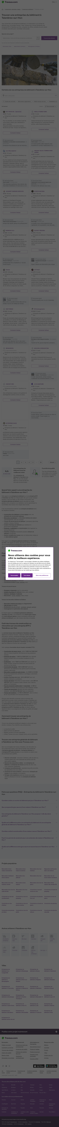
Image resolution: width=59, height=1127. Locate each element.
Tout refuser (27, 575)
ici (28, 568)
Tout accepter (14, 575)
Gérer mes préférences (42, 575)
